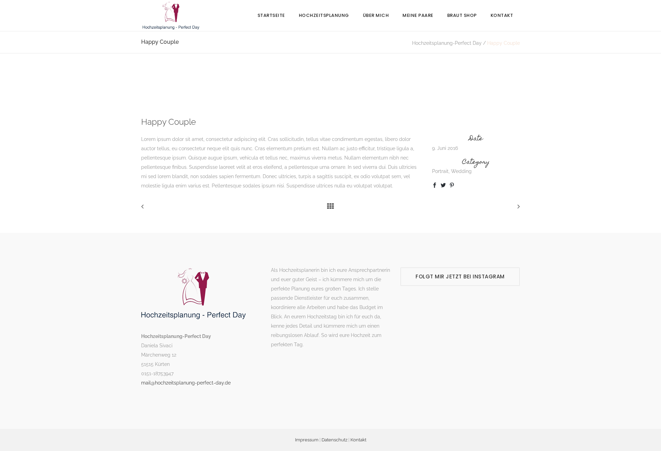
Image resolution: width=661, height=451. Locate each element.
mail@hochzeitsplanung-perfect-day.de (186, 383)
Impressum (306, 439)
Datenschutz (334, 439)
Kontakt (358, 439)
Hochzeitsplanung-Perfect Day (447, 43)
